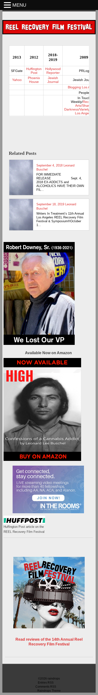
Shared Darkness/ (78, 107)
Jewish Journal (53, 80)
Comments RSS (45, 686)
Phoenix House (34, 80)
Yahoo (17, 80)
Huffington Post (34, 71)
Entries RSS (46, 682)
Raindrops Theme (49, 690)
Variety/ (85, 109)
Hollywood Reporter (53, 71)
